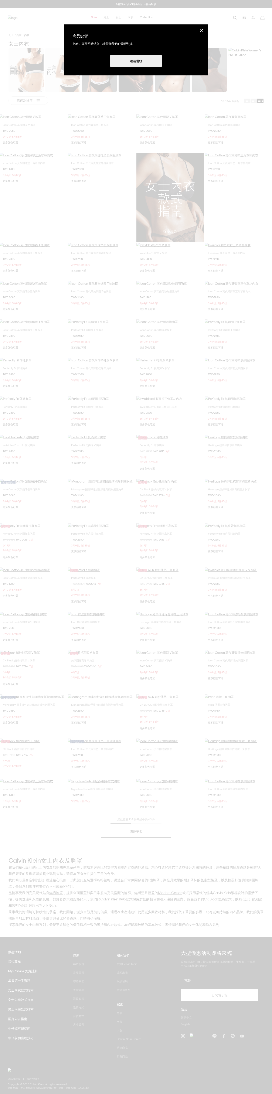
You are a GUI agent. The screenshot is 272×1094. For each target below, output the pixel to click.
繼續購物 (136, 61)
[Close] (201, 30)
